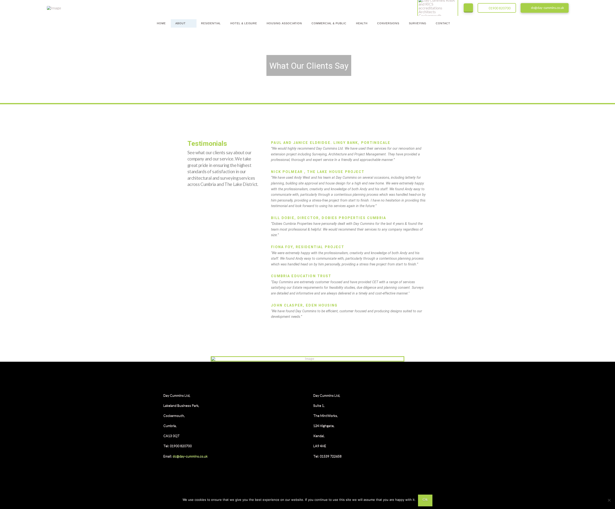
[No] (609, 500)
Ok (425, 499)
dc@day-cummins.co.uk (190, 456)
